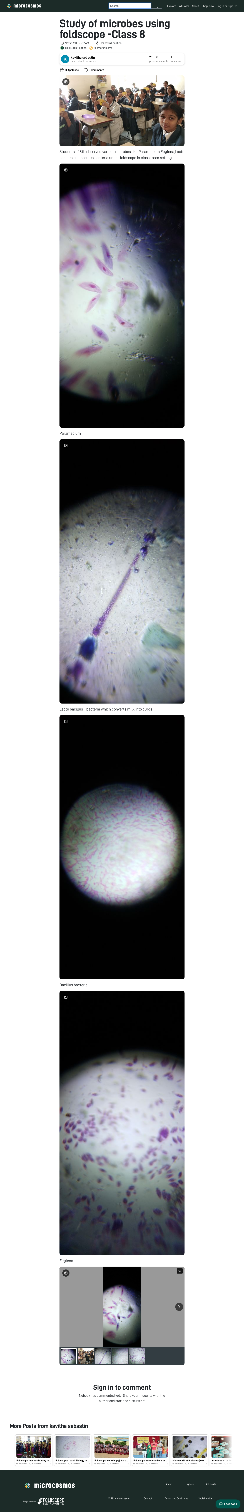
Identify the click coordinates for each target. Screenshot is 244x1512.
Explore (171, 6)
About (195, 6)
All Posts (184, 6)
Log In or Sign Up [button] (227, 6)
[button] (33, 1450)
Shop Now (208, 6)
